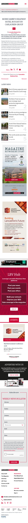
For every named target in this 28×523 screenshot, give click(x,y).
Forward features (18, 480)
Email (5, 428)
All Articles (19, 509)
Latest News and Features (11, 9)
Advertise (3, 478)
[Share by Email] (20, 69)
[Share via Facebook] (17, 69)
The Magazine (5, 476)
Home (3, 9)
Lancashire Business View (15, 32)
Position (6, 408)
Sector (5, 422)
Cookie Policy (8, 509)
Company (6, 415)
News (14, 28)
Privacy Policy (2, 509)
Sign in (16, 493)
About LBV (4, 473)
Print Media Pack (18, 476)
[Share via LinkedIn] (11, 69)
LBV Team (4, 481)
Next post (24, 78)
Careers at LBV (5, 483)
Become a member (19, 490)
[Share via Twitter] (14, 69)
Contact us (4, 486)
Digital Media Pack (19, 478)
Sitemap (24, 508)
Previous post (4, 78)
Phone (5, 435)
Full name (6, 402)
